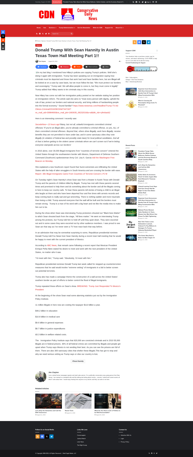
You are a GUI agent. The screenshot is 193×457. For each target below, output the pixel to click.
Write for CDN (97, 27)
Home (39, 27)
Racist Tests (69, 410)
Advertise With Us (126, 435)
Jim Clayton (42, 61)
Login (122, 438)
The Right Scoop (82, 445)
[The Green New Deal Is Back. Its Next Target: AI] (131, 238)
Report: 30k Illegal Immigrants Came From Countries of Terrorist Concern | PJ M (71, 174)
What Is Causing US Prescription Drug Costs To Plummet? (147, 103)
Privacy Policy (125, 442)
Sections (52, 27)
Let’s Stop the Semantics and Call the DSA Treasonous (146, 167)
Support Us (109, 27)
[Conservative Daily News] (69, 14)
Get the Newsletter (84, 27)
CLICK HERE (149, 58)
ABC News (52, 245)
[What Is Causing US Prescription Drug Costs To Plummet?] (131, 104)
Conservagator (81, 435)
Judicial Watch (81, 438)
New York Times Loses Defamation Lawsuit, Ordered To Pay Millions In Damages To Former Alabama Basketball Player (147, 226)
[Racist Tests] (78, 401)
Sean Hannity (78, 361)
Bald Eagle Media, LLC (69, 453)
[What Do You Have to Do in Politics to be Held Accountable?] (107, 401)
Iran (44, 27)
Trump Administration (66, 27)
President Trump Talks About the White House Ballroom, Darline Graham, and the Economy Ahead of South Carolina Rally (98, 2)
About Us (119, 27)
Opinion (43, 41)
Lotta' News (80, 442)
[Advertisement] (142, 126)
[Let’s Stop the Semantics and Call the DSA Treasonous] (48, 401)
